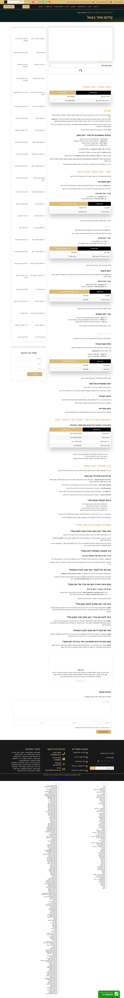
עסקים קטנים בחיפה (22, 289)
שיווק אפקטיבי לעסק (22, 204)
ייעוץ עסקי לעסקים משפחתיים (51, 978)
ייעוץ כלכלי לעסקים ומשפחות (51, 791)
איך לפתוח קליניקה (39, 216)
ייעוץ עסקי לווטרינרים (53, 909)
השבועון (103, 804)
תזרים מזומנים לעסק (101, 811)
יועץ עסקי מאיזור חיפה (21, 192)
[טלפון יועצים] (63, 753)
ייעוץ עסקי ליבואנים (53, 968)
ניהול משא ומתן (102, 813)
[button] (50, 65)
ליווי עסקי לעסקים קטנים (52, 916)
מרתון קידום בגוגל (101, 834)
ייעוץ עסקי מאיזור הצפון (38, 166)
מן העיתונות (102, 851)
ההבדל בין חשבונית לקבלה (51, 941)
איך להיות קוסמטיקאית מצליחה (50, 850)
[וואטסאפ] (63, 764)
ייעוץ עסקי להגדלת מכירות (51, 984)
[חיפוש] (5, 2)
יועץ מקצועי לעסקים (53, 869)
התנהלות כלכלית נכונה (52, 920)
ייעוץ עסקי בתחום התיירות (51, 976)
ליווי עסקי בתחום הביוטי (52, 914)
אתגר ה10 (103, 839)
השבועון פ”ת (102, 791)
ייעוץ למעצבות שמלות (52, 885)
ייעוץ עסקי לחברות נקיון (52, 973)
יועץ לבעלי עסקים (53, 872)
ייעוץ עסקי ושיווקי (53, 985)
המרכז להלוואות (102, 803)
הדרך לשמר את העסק (21, 130)
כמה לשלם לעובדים (53, 848)
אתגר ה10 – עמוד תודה (100, 835)
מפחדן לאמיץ (102, 815)
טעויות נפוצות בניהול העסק (51, 887)
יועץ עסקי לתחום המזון (38, 106)
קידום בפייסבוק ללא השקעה (51, 951)
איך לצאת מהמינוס (53, 906)
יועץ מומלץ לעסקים (53, 870)
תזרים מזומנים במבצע (100, 844)
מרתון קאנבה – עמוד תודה (99, 808)
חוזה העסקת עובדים (53, 892)
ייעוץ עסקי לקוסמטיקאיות (52, 967)
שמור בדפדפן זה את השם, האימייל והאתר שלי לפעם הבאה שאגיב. (92, 727)
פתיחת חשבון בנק (53, 878)
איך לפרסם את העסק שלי (51, 958)
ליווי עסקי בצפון (54, 913)
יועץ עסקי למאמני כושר (38, 239)
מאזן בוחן (55, 927)
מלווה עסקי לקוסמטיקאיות (51, 852)
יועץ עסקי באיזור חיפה (21, 118)
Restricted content (101, 869)
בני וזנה (96, 6)
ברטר (104, 785)
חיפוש (92, 768)
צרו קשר (41, 6)
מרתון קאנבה (102, 810)
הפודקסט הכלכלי (101, 853)
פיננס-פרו (103, 802)
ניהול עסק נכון (54, 902)
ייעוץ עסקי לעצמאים (53, 980)
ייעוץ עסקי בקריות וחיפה (52, 844)
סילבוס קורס (102, 788)
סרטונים (103, 872)
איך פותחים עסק (40, 204)
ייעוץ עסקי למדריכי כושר (52, 863)
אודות (89, 6)
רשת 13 (103, 849)
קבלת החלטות (102, 821)
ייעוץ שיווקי (108, 226)
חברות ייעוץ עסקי (23, 216)
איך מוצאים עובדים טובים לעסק (50, 795)
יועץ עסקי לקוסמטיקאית (21, 106)
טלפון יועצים (57, 752)
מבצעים (73, 6)
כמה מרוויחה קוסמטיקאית (20, 92)
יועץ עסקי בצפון (23, 227)
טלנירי (104, 806)
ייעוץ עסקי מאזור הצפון (21, 142)
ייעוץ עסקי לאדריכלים (52, 971)
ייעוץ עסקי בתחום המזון (52, 983)
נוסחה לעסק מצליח (53, 937)
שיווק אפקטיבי (24, 313)
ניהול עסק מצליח (53, 867)
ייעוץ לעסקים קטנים (53, 991)
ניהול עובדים (54, 876)
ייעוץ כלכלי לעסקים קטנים (21, 52)
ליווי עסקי (55, 918)
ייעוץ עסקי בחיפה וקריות (52, 846)
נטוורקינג (55, 919)
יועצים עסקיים (54, 907)
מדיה (67, 6)
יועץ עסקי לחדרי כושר (52, 856)
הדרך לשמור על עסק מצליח (51, 831)
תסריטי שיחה (102, 820)
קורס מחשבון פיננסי (101, 866)
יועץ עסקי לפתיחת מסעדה (37, 263)
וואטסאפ (58, 763)
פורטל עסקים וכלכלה (100, 792)
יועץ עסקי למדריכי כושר (52, 847)
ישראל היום (103, 847)
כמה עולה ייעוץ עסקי (53, 963)
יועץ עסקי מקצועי (53, 938)
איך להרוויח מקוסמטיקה (52, 849)
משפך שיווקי (54, 925)
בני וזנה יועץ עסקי (108, 12)
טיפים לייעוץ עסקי (53, 868)
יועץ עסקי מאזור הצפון (38, 142)
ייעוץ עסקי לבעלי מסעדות (38, 313)
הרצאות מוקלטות (101, 825)
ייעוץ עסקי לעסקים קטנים (52, 993)
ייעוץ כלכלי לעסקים (39, 64)
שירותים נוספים (82, 6)
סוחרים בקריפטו (102, 855)
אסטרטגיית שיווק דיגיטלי (52, 955)
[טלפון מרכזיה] (63, 759)
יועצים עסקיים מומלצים (52, 886)
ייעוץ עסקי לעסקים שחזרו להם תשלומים (48, 960)
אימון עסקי (103, 822)
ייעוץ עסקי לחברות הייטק (52, 974)
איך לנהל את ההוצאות (52, 889)
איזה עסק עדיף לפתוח (52, 853)
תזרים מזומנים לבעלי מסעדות (51, 794)
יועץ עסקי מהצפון (40, 301)
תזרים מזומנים (54, 947)
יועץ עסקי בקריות (40, 130)
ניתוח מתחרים (102, 823)
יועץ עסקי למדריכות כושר (52, 859)
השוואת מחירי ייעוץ (101, 794)
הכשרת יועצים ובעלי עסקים (99, 789)
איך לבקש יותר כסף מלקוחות (51, 881)
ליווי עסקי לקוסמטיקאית (38, 192)
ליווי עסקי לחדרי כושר (52, 855)
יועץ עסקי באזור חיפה (22, 154)
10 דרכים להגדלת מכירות (51, 933)
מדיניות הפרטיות (48, 775)
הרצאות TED (102, 858)
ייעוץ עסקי (90, 12)
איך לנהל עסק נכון (53, 957)
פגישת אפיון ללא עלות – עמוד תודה (98, 836)
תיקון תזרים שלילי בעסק (38, 38)
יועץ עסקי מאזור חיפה (22, 178)
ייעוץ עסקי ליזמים (53, 986)
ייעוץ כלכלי (103, 860)
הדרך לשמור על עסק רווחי (37, 275)
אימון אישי (103, 828)
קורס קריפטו (102, 864)
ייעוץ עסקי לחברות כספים (51, 961)
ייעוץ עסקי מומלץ (53, 874)
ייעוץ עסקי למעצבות (53, 908)
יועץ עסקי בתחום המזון (38, 154)
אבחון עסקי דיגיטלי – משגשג (99, 874)
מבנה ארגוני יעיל (40, 289)
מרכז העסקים (102, 799)
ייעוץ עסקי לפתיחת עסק (52, 990)
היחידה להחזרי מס (101, 796)
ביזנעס (103, 793)
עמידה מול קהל (102, 816)
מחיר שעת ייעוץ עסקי (52, 981)
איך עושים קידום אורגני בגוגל (51, 950)
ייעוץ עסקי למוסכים (53, 964)
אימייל (59, 768)
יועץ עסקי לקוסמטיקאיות (21, 251)
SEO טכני (55, 932)
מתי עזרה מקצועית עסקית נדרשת (50, 942)
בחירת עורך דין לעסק (52, 888)
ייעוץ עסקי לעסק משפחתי (51, 979)
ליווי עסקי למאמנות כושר (52, 860)
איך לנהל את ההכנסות (52, 891)
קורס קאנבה (102, 865)
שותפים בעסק (41, 52)
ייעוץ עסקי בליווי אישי (53, 895)
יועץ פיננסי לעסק (53, 866)
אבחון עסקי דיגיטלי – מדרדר (99, 879)
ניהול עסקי (55, 900)
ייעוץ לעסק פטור (53, 944)
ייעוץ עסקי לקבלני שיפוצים (51, 972)
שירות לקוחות (54, 875)
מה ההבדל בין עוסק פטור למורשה (50, 854)
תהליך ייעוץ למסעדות (39, 78)
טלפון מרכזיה (56, 758)
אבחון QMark (102, 878)
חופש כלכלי (54, 924)
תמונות (103, 873)
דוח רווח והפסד (54, 928)
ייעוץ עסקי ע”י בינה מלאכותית (51, 905)
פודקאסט (103, 870)
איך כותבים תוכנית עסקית (51, 945)
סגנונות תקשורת (102, 817)
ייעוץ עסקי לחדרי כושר (52, 862)
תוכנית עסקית (102, 880)
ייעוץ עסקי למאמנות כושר (52, 857)
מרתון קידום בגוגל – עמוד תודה (98, 832)
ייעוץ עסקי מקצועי (53, 977)
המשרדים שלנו (102, 856)
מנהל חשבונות (54, 911)
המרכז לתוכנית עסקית (100, 797)
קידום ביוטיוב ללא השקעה (52, 952)
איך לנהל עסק (54, 935)
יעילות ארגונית (102, 826)
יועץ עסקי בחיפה (40, 118)
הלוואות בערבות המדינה (100, 877)
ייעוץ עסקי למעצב (53, 898)
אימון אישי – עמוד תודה (100, 830)
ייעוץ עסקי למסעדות (53, 992)
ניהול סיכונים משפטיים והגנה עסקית (49, 893)
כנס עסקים (102, 859)
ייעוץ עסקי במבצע (101, 845)
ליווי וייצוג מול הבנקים (101, 875)
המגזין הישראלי (102, 798)
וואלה (104, 812)
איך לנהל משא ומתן (53, 901)
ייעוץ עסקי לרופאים (53, 965)
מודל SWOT (102, 818)
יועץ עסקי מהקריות (39, 227)
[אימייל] (63, 769)
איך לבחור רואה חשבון (52, 959)
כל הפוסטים (80, 681)
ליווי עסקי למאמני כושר (21, 239)
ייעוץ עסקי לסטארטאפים (52, 987)
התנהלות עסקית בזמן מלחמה (51, 883)
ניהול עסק (55, 940)
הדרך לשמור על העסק (21, 325)
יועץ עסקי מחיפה (40, 325)
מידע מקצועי (48, 6)
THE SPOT (102, 850)
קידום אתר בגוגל (53, 948)
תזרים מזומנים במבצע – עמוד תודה (98, 842)
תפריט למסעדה (53, 931)
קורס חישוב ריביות (101, 868)
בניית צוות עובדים (23, 337)
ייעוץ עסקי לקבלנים (53, 970)
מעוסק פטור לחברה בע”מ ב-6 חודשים (49, 894)
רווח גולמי (55, 946)
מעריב (103, 807)
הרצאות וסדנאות (59, 6)
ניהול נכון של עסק (53, 899)
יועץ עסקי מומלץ (53, 873)
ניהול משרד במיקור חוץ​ (52, 904)
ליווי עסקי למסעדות (53, 915)
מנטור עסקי (54, 926)
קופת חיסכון (102, 801)
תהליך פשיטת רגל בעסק (52, 880)
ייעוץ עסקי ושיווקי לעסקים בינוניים (50, 896)
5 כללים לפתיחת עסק (52, 879)
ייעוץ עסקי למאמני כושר (52, 966)
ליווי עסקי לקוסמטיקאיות (21, 263)
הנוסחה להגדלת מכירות (52, 934)
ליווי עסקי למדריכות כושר (52, 861)
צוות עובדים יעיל (40, 337)
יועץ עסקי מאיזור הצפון (21, 166)
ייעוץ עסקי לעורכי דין (53, 989)
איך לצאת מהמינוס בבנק (52, 882)
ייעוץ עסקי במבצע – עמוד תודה (98, 846)
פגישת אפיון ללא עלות (100, 837)
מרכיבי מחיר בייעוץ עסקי (104, 334)
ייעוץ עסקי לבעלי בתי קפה (20, 301)
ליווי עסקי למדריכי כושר (38, 251)
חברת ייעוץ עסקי (53, 865)
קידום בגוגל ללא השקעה (52, 953)
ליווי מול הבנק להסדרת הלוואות (50, 787)
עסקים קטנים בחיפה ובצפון (51, 811)
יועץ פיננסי (55, 954)
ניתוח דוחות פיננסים (101, 831)
